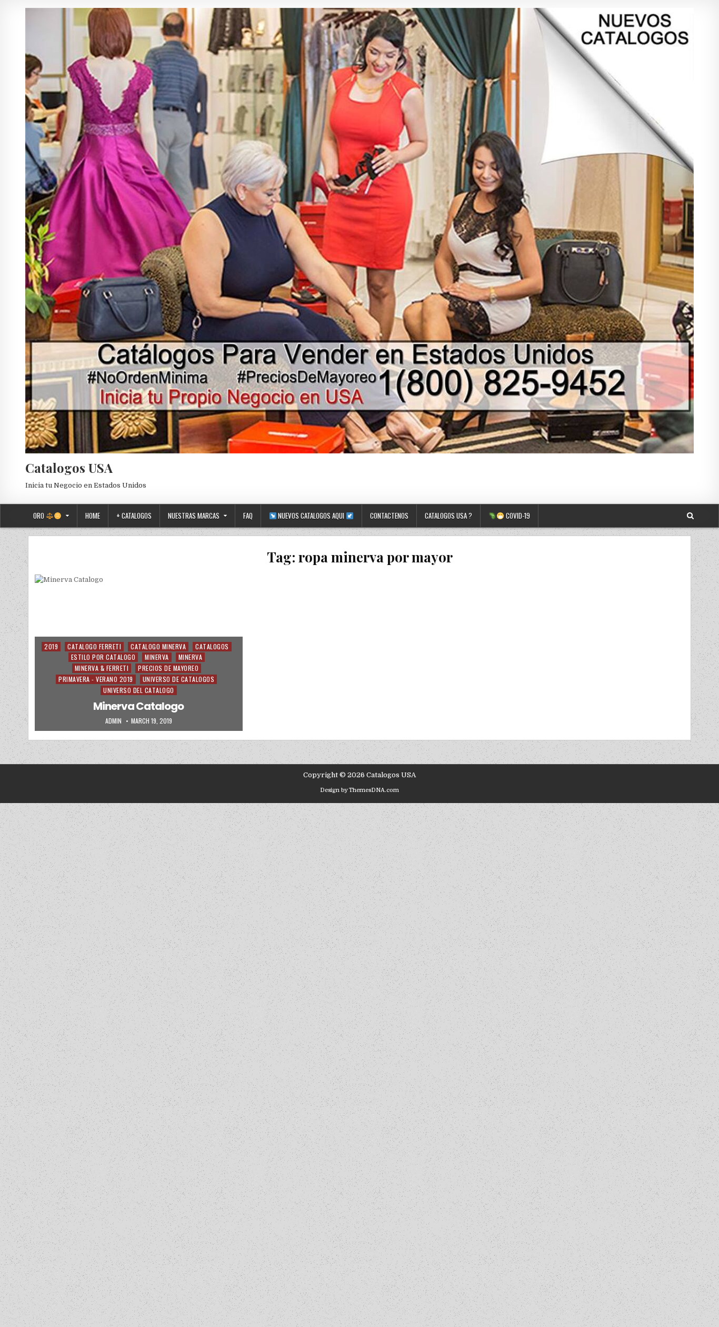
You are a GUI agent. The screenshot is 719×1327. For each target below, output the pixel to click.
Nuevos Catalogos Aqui (311, 515)
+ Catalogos (134, 515)
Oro (39, 515)
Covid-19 (517, 515)
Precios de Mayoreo (168, 668)
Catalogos (212, 646)
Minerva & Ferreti (102, 668)
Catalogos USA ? (448, 515)
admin (113, 721)
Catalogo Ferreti (94, 646)
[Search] (690, 515)
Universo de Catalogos (179, 679)
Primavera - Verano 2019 (95, 679)
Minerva (157, 656)
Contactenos (389, 515)
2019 (51, 646)
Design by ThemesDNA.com (359, 790)
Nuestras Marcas (193, 515)
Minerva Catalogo (138, 706)
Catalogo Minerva (158, 646)
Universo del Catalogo (138, 690)
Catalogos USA (69, 467)
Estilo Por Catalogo (103, 656)
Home (92, 515)
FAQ (248, 515)
